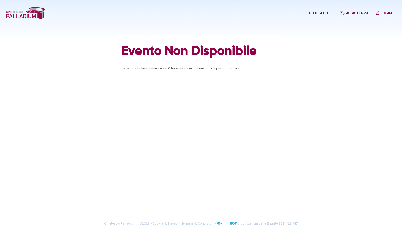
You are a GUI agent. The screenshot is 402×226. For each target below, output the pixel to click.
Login (385, 13)
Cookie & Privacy (166, 223)
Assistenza (356, 13)
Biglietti (323, 13)
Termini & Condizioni (198, 223)
